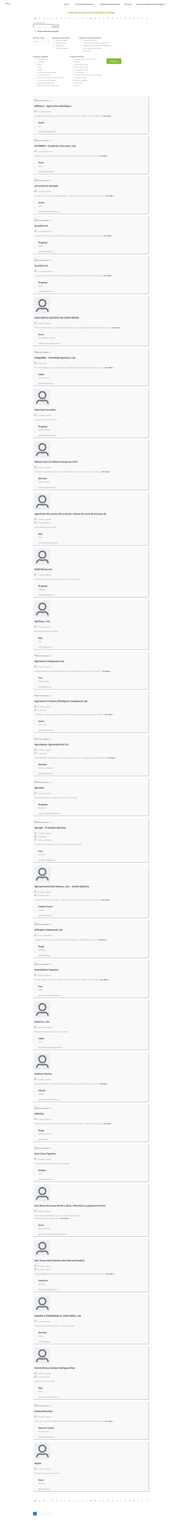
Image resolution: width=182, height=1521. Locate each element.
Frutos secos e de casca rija (46, 72)
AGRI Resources (43, 569)
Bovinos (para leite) (81, 67)
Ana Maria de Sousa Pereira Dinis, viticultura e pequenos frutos (70, 1205)
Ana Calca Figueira (45, 1153)
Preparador (60, 45)
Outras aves (78, 83)
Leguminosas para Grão (45, 83)
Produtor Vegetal (61, 40)
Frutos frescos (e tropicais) (46, 80)
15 (46, 1514)
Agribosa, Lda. (42, 621)
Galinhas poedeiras (80, 80)
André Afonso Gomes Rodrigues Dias (54, 1368)
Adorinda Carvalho (45, 409)
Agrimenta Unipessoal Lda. (49, 661)
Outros (76, 85)
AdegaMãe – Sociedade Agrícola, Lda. (55, 357)
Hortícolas (40, 62)
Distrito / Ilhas (38, 38)
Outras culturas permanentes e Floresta (50, 77)
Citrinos (40, 70)
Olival (39, 64)
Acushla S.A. (41, 225)
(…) (105, 116)
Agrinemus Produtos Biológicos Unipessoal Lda (60, 701)
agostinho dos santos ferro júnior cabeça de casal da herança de (70, 513)
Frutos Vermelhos (43, 75)
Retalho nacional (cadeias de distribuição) (97, 45)
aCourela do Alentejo (46, 185)
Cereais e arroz (42, 59)
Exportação (87, 51)
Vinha (39, 67)
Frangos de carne (80, 77)
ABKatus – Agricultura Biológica (52, 106)
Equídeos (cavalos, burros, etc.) (84, 59)
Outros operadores (62, 48)
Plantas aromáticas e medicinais (48, 85)
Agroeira (39, 787)
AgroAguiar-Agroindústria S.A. (51, 744)
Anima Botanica (43, 1411)
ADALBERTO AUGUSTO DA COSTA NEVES (56, 317)
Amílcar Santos (43, 1073)
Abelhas (77, 62)
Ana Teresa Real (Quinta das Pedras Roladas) (59, 1260)
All (35, 18)
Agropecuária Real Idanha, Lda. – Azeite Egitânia (61, 886)
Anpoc (37, 1463)
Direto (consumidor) (90, 40)
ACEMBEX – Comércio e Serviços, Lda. (55, 145)
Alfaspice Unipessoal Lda (48, 929)
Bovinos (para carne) (81, 64)
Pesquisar (114, 61)
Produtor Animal (61, 43)
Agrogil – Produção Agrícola (50, 827)
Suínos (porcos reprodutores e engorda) (88, 75)
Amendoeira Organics (46, 969)
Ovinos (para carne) (81, 70)
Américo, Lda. (42, 1021)
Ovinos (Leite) (79, 72)
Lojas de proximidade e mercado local (96, 43)
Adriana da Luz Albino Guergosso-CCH (55, 461)
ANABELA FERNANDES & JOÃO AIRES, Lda (57, 1315)
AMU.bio (39, 1113)
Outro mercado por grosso (92, 48)
